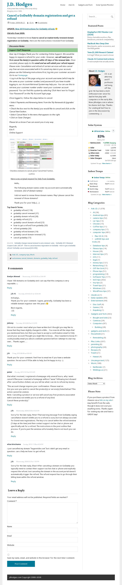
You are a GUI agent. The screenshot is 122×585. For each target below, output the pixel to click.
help (49, 258)
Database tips (99, 245)
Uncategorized (97, 360)
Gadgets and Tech (85, 5)
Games (96, 307)
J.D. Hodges (100, 71)
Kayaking (97, 310)
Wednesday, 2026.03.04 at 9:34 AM (27, 411)
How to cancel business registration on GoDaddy (41, 245)
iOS (94, 257)
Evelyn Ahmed (13, 276)
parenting (95, 344)
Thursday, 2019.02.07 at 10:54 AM (29, 294)
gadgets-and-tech (98, 331)
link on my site (106, 400)
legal (95, 260)
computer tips (99, 232)
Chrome (96, 224)
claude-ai (95, 295)
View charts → (107, 163)
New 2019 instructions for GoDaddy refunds (35, 29)
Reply (9, 288)
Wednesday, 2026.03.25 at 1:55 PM (27, 461)
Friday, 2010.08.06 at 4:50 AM (22, 353)
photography (96, 347)
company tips (24, 255)
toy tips (96, 282)
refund (54, 258)
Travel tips (97, 285)
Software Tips (99, 277)
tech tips (96, 280)
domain (30, 258)
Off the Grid (98, 268)
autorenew (16, 258)
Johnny (10, 323)
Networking (98, 265)
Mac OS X (99, 236)
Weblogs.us (98, 370)
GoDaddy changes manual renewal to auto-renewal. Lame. (34, 243)
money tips (97, 263)
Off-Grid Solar (99, 131)
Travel (93, 353)
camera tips (98, 218)
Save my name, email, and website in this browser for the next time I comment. (41, 558)
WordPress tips (99, 291)
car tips (96, 221)
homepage (22, 75)
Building (98, 327)
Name (9, 526)
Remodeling (98, 338)
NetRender (97, 367)
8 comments (42, 23)
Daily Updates (97, 298)
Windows (97, 288)
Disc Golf (97, 304)
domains (37, 258)
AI (94, 212)
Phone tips (97, 271)
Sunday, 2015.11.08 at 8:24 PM (33, 444)
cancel (23, 258)
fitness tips (98, 248)
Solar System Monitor (105, 5)
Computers (98, 323)
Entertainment (97, 300)
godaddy (44, 258)
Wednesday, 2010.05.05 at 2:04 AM (34, 276)
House (96, 251)
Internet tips (98, 254)
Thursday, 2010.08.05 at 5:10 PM (26, 323)
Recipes (94, 350)
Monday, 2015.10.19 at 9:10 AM (25, 372)
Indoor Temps (99, 177)
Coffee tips (98, 226)
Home (62, 5)
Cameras (97, 320)
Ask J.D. (72, 5)
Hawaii (96, 356)
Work (32, 255)
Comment (12, 501)
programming (98, 274)
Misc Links (95, 341)
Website (10, 545)
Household (95, 334)
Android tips (98, 215)
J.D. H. (31, 23)
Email (9, 536)
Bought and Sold (100, 318)
